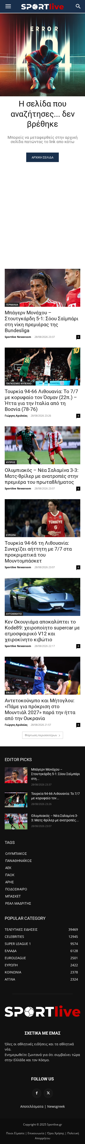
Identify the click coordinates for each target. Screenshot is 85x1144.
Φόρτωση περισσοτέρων (41, 735)
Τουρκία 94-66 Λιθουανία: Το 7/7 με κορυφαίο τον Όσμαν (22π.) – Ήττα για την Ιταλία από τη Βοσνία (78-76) (41, 400)
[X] (48, 1093)
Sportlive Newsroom (18, 337)
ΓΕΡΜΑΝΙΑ (12, 304)
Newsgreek (56, 1106)
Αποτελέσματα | (33, 1106)
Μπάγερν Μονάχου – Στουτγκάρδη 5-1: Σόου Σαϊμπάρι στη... (55, 774)
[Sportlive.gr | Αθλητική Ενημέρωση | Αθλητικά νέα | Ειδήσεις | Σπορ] (42, 1011)
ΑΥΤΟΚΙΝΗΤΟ (14, 613)
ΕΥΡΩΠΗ (11, 535)
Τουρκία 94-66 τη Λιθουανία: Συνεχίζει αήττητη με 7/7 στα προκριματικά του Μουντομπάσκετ (38, 552)
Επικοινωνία (36, 1133)
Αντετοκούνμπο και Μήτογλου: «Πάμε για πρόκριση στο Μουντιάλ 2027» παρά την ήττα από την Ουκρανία (40, 709)
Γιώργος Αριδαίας (16, 415)
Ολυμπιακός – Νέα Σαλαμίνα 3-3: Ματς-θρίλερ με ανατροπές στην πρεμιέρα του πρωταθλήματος (41, 476)
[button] (78, 6)
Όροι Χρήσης (55, 1133)
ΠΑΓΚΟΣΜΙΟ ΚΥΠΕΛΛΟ (18, 383)
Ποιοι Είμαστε (15, 1133)
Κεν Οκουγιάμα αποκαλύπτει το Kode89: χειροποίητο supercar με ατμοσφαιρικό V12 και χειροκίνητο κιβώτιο (42, 630)
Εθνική (10, 692)
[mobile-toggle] (8, 6)
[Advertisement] (42, 207)
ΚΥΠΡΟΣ (10, 462)
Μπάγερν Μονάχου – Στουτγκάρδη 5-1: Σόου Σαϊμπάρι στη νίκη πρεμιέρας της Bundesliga (41, 321)
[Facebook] (36, 1093)
